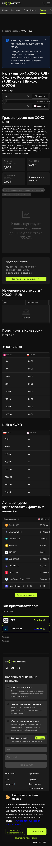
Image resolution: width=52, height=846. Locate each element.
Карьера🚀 (10, 784)
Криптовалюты (36, 788)
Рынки (43, 10)
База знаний (35, 784)
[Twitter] (6, 669)
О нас (7, 779)
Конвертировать (10, 30)
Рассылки (15, 10)
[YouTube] (12, 669)
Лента (5, 10)
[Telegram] (19, 669)
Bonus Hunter (30, 10)
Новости (32, 779)
